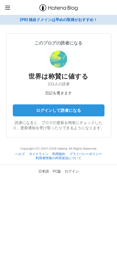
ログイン (72, 171)
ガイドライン (38, 154)
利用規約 (58, 154)
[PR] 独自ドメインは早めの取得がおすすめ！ (58, 19)
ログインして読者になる (58, 110)
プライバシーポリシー (85, 154)
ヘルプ (20, 154)
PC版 (57, 171)
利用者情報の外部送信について (58, 158)
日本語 (43, 171)
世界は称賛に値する (58, 76)
